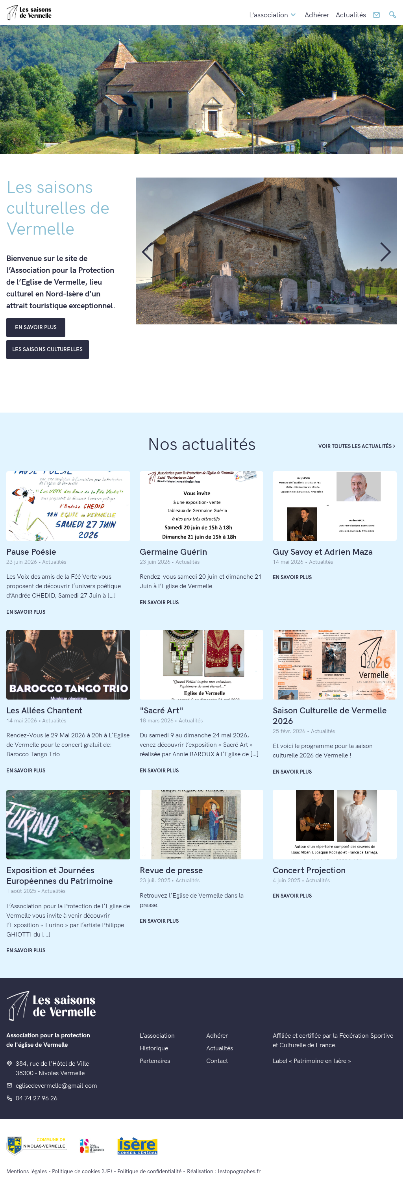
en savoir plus (36, 327)
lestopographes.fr (239, 1171)
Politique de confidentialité (149, 1171)
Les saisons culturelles (47, 349)
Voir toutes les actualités (355, 446)
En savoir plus (25, 612)
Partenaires (155, 1061)
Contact (217, 1061)
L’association (268, 15)
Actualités (351, 15)
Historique (154, 1048)
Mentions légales (26, 1171)
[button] (147, 251)
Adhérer (317, 15)
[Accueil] (29, 12)
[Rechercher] (392, 15)
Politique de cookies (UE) (82, 1171)
